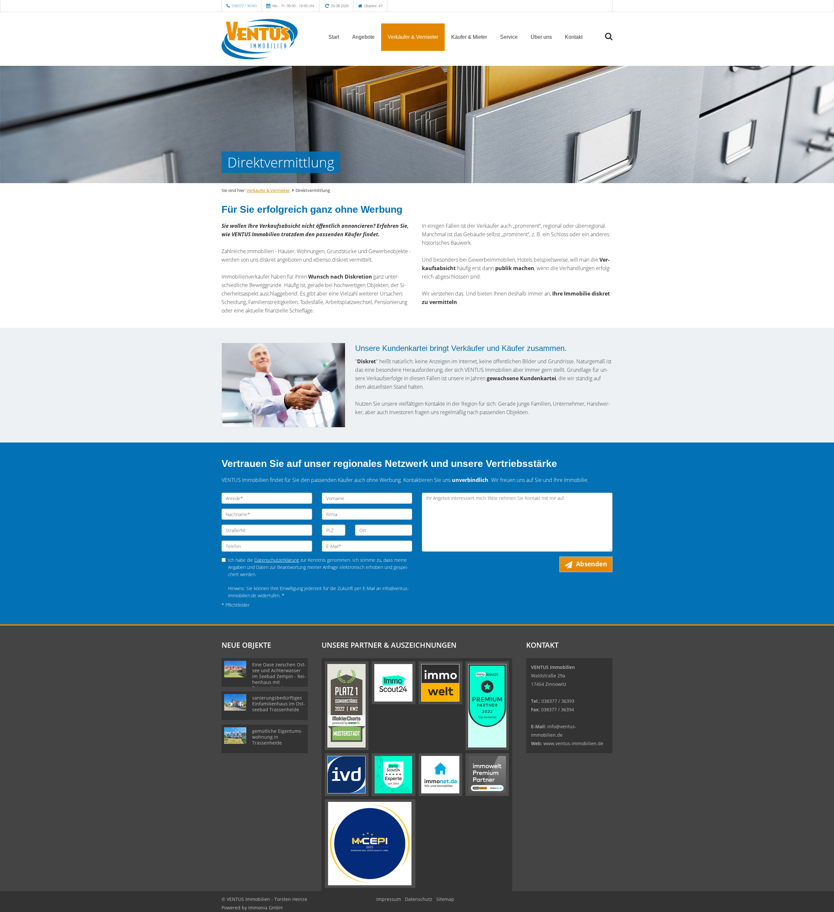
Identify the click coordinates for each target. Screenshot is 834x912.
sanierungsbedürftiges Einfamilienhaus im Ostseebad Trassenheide (278, 704)
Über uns (541, 37)
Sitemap (445, 899)
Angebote (363, 37)
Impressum (388, 899)
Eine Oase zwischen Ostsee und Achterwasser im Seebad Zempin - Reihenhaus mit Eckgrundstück (279, 676)
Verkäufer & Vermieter (413, 37)
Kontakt (573, 37)
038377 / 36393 (244, 5)
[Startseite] (267, 36)
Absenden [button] (591, 564)
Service (509, 37)
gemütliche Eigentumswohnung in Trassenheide (277, 737)
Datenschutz (418, 899)
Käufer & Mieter (469, 37)
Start (333, 37)
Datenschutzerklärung (276, 560)
